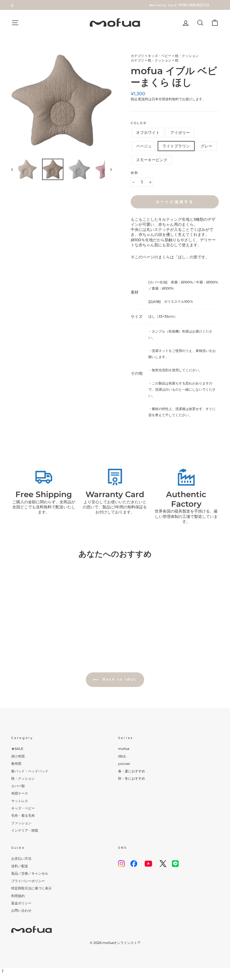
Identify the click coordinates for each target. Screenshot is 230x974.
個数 (135, 173)
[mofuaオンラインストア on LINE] (175, 863)
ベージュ (144, 146)
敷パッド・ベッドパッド (29, 771)
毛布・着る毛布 (23, 815)
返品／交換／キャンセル (29, 873)
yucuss (124, 763)
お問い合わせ (21, 910)
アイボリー (180, 132)
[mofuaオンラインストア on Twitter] (163, 863)
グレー (206, 146)
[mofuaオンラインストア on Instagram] (121, 863)
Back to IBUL (119, 679)
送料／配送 (19, 866)
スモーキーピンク (151, 159)
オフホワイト (148, 132)
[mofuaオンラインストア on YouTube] (148, 863)
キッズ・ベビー (159, 56)
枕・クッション (187, 56)
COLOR (139, 123)
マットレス (19, 801)
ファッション (21, 823)
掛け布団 (18, 756)
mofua (123, 749)
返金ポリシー (21, 903)
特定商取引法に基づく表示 (31, 888)
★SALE (17, 749)
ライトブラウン (176, 146)
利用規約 (18, 896)
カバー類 (18, 786)
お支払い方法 (21, 858)
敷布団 (16, 763)
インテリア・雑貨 (24, 830)
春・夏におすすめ (131, 771)
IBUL (122, 756)
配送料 (143, 99)
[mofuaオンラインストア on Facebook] (133, 863)
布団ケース (19, 793)
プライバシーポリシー (28, 881)
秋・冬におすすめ (131, 778)
